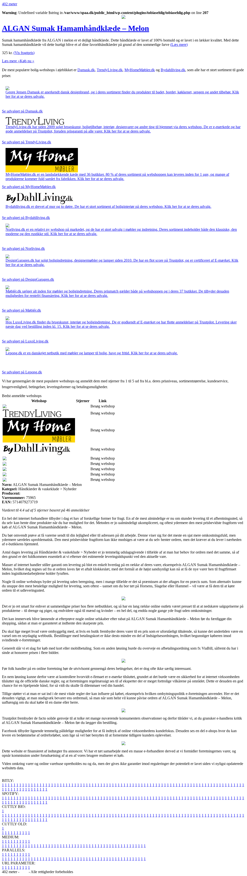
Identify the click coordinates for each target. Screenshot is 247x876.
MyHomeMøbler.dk (139, 70)
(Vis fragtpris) (24, 53)
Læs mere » (11, 61)
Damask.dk (86, 70)
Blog (24, 872)
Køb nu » (27, 61)
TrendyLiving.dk (110, 70)
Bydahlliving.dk (173, 70)
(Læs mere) (179, 44)
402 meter (9, 4)
